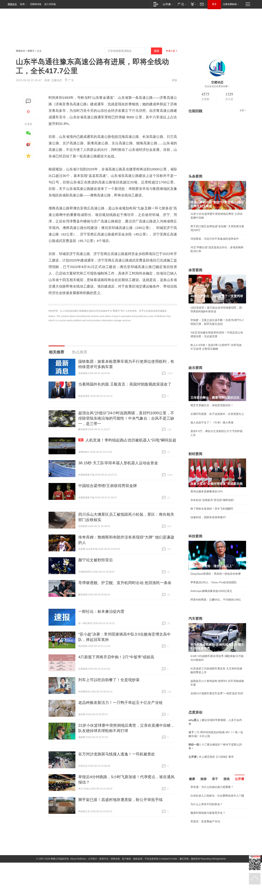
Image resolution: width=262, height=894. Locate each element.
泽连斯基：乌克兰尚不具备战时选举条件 (214, 238)
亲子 (215, 778)
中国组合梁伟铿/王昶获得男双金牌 (107, 486)
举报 (174, 80)
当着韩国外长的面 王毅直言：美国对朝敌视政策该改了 (124, 384)
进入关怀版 (50, 4)
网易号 (31, 51)
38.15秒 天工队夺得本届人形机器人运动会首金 (118, 463)
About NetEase (78, 858)
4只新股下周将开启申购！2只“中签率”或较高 (116, 657)
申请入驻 (170, 51)
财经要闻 (195, 454)
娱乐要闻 (195, 368)
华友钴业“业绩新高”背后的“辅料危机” (212, 500)
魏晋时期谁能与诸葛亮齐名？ (207, 812)
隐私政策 (138, 858)
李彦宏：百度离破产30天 (205, 821)
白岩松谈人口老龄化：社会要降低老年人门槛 (217, 795)
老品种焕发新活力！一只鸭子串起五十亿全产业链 (120, 702)
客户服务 (126, 858)
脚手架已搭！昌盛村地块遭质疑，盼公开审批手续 (120, 800)
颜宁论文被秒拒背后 (95, 560)
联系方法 (104, 858)
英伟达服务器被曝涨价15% (206, 491)
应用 (22, 4)
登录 (214, 4)
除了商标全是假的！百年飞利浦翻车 (211, 508)
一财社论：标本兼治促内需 (101, 611)
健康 (192, 778)
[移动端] (156, 4)
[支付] (193, 4)
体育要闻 (195, 270)
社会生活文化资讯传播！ (217, 86)
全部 (242, 110)
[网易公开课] (168, 4)
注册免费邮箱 (230, 4)
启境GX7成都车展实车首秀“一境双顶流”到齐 (216, 693)
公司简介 (92, 858)
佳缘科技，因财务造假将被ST (208, 517)
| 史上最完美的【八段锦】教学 (211, 756)
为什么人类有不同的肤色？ (206, 804)
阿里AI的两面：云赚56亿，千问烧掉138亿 (215, 599)
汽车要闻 (195, 618)
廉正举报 (184, 858)
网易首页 (12, 4)
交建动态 (56, 80)
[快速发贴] (28, 101)
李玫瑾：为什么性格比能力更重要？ (211, 787)
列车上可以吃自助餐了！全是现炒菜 (109, 680)
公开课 (239, 778)
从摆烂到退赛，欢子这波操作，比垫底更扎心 (217, 413)
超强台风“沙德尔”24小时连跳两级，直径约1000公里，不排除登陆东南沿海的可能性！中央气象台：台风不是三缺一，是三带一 (126, 418)
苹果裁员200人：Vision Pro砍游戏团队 (213, 582)
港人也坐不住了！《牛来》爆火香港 (211, 422)
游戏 (226, 778)
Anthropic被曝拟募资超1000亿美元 (211, 590)
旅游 (203, 778)
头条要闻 (195, 176)
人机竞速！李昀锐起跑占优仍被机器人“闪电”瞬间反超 (130, 440)
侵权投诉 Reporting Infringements (208, 858)
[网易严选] (181, 4)
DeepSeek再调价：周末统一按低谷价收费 (215, 573)
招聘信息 (115, 858)
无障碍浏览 (35, 4)
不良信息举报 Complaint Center (161, 858)
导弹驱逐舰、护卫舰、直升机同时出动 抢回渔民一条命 (124, 583)
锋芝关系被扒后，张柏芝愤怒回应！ (211, 405)
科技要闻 (195, 536)
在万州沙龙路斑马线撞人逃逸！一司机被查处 (116, 754)
